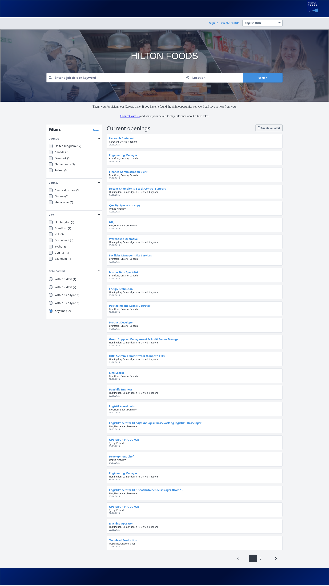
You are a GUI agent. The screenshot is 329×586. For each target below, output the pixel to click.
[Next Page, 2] (276, 558)
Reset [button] (96, 130)
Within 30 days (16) (67, 303)
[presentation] (238, 558)
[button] (74, 137)
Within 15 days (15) (67, 295)
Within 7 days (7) (65, 287)
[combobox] (115, 78)
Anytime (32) (63, 311)
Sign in (213, 23)
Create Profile (230, 23)
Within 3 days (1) (65, 279)
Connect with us (130, 116)
